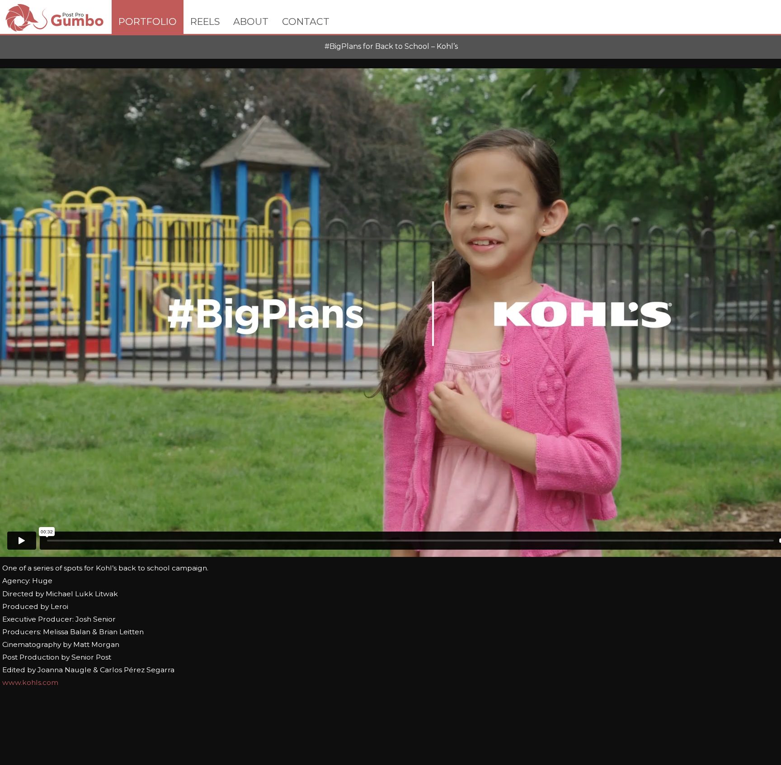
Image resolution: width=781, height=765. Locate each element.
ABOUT (250, 21)
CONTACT (305, 21)
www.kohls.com (30, 682)
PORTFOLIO (147, 21)
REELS (205, 21)
